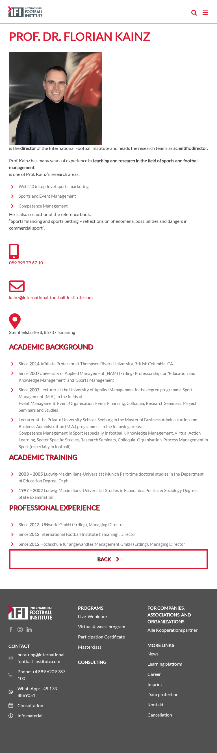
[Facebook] (11, 629)
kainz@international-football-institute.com (51, 297)
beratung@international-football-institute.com (42, 658)
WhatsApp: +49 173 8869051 (37, 692)
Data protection (163, 694)
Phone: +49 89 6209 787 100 (41, 675)
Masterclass (89, 647)
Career (154, 674)
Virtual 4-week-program (101, 626)
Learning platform (164, 663)
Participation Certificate (101, 636)
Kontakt (155, 704)
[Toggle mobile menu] (206, 13)
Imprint (154, 684)
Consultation (30, 705)
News (153, 653)
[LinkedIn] (29, 629)
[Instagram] (20, 629)
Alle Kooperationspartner (172, 630)
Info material (30, 715)
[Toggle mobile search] (194, 13)
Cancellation (159, 714)
